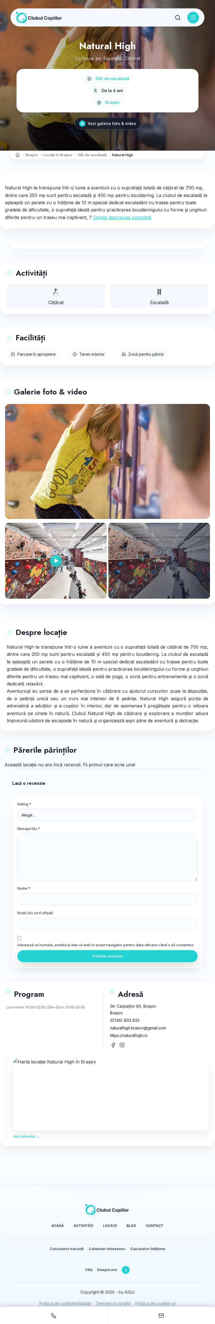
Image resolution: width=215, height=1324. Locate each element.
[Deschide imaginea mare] (107, 461)
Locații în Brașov (57, 155)
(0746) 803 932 (124, 1020)
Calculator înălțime (147, 1248)
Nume (23, 888)
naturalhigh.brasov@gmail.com (138, 1028)
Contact (154, 1226)
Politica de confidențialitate (65, 1303)
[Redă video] (56, 561)
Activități (83, 1226)
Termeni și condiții (113, 1303)
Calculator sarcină (67, 1248)
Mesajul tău (28, 828)
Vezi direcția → (26, 1136)
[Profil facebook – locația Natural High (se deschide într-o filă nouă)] (113, 1045)
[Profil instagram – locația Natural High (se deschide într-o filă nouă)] (122, 1045)
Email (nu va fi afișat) (35, 913)
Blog (131, 1226)
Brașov (112, 102)
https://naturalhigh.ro (129, 1035)
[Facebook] (126, 1270)
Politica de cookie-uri (155, 1303)
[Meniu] (193, 17)
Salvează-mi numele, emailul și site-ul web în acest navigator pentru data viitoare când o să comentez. (105, 945)
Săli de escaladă (112, 78)
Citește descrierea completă (122, 217)
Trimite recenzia (107, 956)
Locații (110, 1226)
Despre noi (107, 1269)
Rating (24, 804)
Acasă (58, 1226)
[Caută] (177, 17)
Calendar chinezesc (107, 1248)
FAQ (88, 1269)
